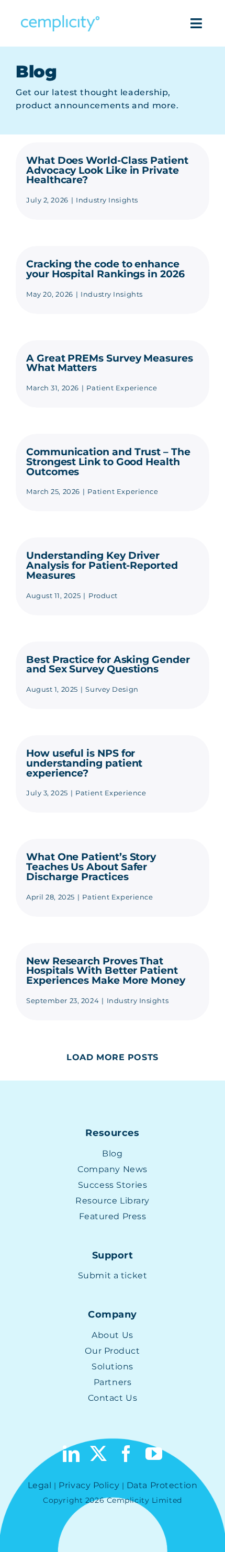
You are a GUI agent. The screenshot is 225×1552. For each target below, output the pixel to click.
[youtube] (154, 1453)
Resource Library (112, 1201)
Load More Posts (112, 1057)
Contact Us (113, 1398)
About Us (112, 1335)
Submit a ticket (112, 1275)
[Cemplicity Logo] (60, 19)
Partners (112, 1382)
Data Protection (162, 1485)
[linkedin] (71, 1453)
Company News (112, 1169)
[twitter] (98, 1453)
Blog (112, 1154)
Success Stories (112, 1185)
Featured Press (113, 1216)
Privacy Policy (89, 1485)
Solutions (112, 1366)
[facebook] (126, 1453)
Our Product (112, 1351)
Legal (40, 1485)
